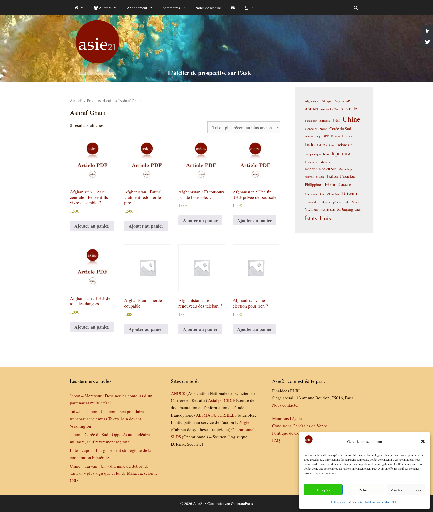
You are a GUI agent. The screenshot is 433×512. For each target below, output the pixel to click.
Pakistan (347, 176)
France (347, 135)
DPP (326, 136)
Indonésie (344, 145)
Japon (337, 153)
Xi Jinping (345, 209)
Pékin (330, 184)
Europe (335, 136)
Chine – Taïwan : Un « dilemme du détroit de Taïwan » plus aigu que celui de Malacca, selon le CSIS (114, 473)
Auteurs (104, 7)
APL (348, 101)
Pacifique (332, 176)
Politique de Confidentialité (296, 433)
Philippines (313, 184)
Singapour (311, 194)
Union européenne (330, 202)
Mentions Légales (288, 418)
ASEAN (311, 108)
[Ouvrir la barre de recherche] (355, 7)
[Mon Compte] (249, 7)
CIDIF (229, 400)
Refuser (365, 489)
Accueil (76, 101)
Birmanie (324, 120)
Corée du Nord (316, 128)
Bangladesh (311, 120)
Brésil (336, 120)
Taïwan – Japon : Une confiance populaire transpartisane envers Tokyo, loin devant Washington (107, 418)
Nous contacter (285, 405)
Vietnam (311, 209)
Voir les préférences (405, 489)
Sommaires (171, 7)
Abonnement (137, 7)
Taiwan (349, 193)
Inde (310, 144)
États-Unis (318, 218)
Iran (326, 154)
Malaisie (325, 162)
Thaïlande (311, 202)
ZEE (358, 209)
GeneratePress (242, 503)
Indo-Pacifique (325, 145)
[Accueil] (79, 7)
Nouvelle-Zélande (314, 176)
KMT (348, 154)
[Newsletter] (233, 7)
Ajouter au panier (91, 226)
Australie (348, 108)
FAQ (276, 440)
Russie (344, 184)
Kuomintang (311, 162)
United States (351, 202)
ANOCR (178, 393)
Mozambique (346, 169)
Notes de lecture (208, 7)
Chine (351, 119)
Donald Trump (312, 136)
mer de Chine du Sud (320, 168)
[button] (422, 441)
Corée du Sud (340, 128)
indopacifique (313, 154)
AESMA (203, 415)
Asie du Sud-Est (329, 109)
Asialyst (215, 400)
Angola (339, 101)
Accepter (323, 489)
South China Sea (329, 194)
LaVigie (242, 422)
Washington (327, 209)
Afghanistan (312, 101)
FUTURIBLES (224, 415)
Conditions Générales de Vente (299, 426)
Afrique (327, 101)
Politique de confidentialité (346, 502)
